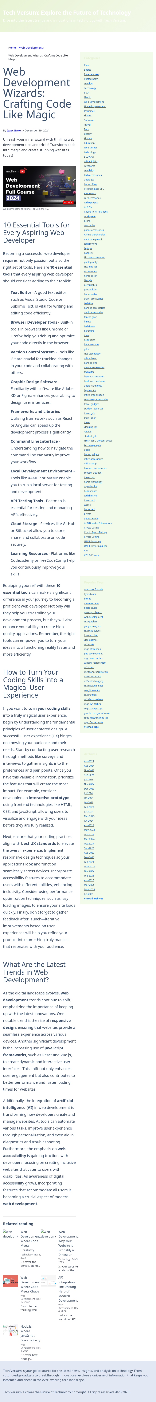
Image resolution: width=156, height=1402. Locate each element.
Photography (91, 79)
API (86, 550)
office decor (90, 358)
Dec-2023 (89, 788)
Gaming (88, 83)
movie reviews (91, 603)
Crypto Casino (91, 527)
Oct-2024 (89, 834)
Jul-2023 (88, 811)
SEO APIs (89, 156)
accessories (90, 271)
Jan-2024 (88, 797)
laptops (88, 248)
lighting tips (90, 390)
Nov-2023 (89, 770)
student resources (93, 408)
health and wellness (94, 381)
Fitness (88, 115)
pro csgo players (93, 612)
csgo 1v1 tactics (92, 704)
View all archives (93, 898)
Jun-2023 (88, 779)
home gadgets (91, 454)
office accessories (93, 459)
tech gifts (89, 372)
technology (90, 152)
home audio (90, 294)
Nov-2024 (89, 784)
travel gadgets (91, 404)
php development (93, 653)
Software (89, 120)
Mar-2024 (89, 839)
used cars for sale (93, 589)
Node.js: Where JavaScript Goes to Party (30, 1333)
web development (93, 617)
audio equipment (93, 239)
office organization (94, 394)
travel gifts (89, 413)
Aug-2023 (89, 852)
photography (91, 262)
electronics (90, 193)
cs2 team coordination (96, 672)
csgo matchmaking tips (96, 717)
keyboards (89, 166)
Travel (87, 124)
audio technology (93, 385)
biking (87, 220)
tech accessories (93, 175)
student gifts (90, 436)
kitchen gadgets (92, 445)
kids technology (92, 353)
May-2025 (89, 889)
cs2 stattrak (90, 694)
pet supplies (90, 285)
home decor (90, 275)
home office (90, 184)
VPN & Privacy (91, 555)
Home (12, 47)
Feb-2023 (89, 807)
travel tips (89, 477)
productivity (90, 289)
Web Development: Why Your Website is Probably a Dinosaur (68, 1243)
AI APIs (88, 207)
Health (87, 97)
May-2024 (89, 866)
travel (87, 422)
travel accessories (93, 298)
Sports (87, 69)
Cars (86, 65)
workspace (90, 216)
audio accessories (93, 312)
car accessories (92, 198)
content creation (92, 472)
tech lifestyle (90, 495)
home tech (89, 509)
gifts (86, 349)
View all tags (91, 726)
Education (89, 143)
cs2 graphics (90, 621)
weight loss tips (92, 690)
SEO (86, 92)
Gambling (89, 170)
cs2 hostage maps (93, 685)
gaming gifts (90, 362)
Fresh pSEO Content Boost (98, 440)
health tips (89, 340)
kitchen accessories (94, 257)
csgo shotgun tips (93, 708)
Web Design (90, 147)
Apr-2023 (89, 825)
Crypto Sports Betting (95, 532)
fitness (87, 321)
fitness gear (90, 317)
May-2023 (89, 830)
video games (91, 639)
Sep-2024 (89, 775)
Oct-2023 (89, 843)
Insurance (89, 111)
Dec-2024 (89, 871)
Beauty (88, 133)
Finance (88, 138)
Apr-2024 (89, 761)
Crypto (87, 514)
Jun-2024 (88, 820)
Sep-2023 (89, 848)
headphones (90, 491)
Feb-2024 (89, 862)
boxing (87, 598)
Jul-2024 (88, 793)
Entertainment (91, 74)
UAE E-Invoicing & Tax (95, 546)
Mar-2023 (89, 816)
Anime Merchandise (94, 234)
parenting (89, 330)
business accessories (95, 468)
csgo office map (92, 649)
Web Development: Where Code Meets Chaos (31, 1284)
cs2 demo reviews (93, 699)
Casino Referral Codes (96, 211)
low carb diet (91, 635)
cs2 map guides (92, 630)
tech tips (88, 303)
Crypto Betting (91, 536)
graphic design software (97, 713)
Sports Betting (91, 518)
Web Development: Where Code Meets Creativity (31, 1241)
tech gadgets (91, 202)
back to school (91, 344)
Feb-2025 (89, 875)
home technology (93, 481)
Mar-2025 (89, 884)
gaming (88, 431)
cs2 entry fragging (93, 681)
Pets (86, 129)
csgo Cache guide (93, 722)
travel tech (89, 500)
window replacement (95, 662)
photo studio (90, 607)
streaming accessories (96, 399)
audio (87, 449)
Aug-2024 (89, 765)
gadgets (88, 253)
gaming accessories (94, 307)
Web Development (31, 47)
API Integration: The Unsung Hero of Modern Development (68, 1289)
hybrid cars (90, 594)
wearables (89, 225)
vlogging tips (90, 427)
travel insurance (92, 676)
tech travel (89, 326)
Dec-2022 (89, 857)
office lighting (91, 161)
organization (90, 486)
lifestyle (88, 280)
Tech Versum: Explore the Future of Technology (67, 12)
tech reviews (90, 243)
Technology (90, 88)
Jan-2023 (88, 802)
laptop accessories (94, 376)
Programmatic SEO (94, 188)
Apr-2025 (89, 880)
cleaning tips (90, 266)
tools (86, 335)
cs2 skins (89, 667)
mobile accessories (94, 367)
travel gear (90, 417)
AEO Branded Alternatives (98, 523)
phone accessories (94, 230)
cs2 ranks (89, 644)
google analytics (92, 626)
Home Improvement (95, 106)
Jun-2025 (88, 894)
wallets (88, 504)
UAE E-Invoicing (92, 541)
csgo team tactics (93, 658)
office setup (90, 463)
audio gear (90, 179)
